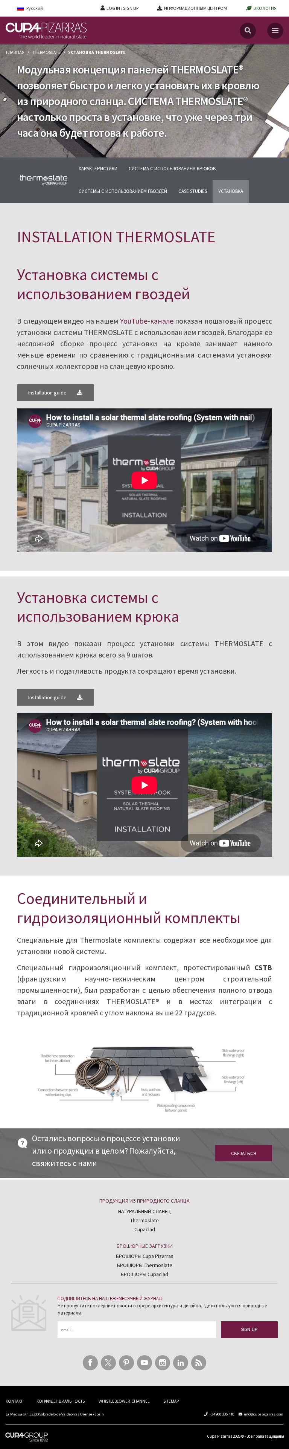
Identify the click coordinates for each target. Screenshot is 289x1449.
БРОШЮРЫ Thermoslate (144, 1265)
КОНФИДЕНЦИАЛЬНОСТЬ (61, 1401)
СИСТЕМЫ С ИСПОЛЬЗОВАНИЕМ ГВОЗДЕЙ (123, 191)
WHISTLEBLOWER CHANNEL (124, 1401)
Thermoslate (46, 52)
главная (15, 52)
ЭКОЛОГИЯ (265, 8)
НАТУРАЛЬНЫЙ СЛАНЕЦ (144, 1211)
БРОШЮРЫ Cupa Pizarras (144, 1256)
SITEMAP (171, 1401)
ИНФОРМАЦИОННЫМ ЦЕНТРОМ (195, 8)
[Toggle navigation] (275, 31)
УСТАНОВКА (230, 191)
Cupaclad (144, 1229)
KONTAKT (14, 1401)
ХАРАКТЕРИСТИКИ (98, 168)
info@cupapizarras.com (263, 1414)
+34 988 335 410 (221, 1414)
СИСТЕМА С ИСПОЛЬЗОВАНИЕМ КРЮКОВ (172, 168)
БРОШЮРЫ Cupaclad (144, 1274)
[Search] (248, 31)
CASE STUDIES (192, 191)
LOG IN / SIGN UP (122, 8)
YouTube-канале (146, 321)
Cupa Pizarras (219, 1436)
